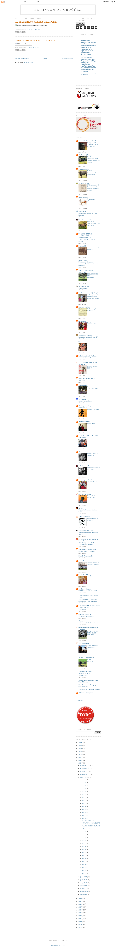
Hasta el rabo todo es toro (87, 378)
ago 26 (84, 789)
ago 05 (84, 861)
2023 (80, 751)
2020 (80, 760)
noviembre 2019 (85, 768)
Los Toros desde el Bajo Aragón (89, 293)
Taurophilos (82, 211)
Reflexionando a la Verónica (88, 356)
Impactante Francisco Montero (87, 358)
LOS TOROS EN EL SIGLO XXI (89, 606)
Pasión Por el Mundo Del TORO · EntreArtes (89, 437)
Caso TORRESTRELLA (92, 388)
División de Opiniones (85, 335)
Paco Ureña (82, 380)
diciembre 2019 (85, 765)
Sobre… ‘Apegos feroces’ (86, 401)
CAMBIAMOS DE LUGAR (87, 551)
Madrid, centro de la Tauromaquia (92, 646)
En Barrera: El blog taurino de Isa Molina (88, 540)
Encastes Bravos (84, 169)
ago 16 (84, 818)
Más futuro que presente (91, 324)
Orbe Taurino (83, 385)
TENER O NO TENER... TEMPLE (89, 591)
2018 (80, 898)
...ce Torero (90, 577)
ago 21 (84, 803)
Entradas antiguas (67, 58)
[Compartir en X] (20, 32)
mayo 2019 (83, 883)
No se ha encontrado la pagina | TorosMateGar (88, 686)
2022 (80, 754)
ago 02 (84, 870)
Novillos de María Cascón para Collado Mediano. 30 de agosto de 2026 (93, 159)
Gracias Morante (83, 288)
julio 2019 (83, 877)
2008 (80, 928)
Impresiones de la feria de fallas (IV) (88, 337)
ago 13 (84, 838)
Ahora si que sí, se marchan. (86, 616)
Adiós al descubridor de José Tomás (88, 623)
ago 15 (84, 832)
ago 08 (84, 852)
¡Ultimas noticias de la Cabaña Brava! (88, 596)
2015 (80, 907)
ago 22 (84, 800)
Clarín (81, 621)
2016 (80, 904)
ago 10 (84, 847)
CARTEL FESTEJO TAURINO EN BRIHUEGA (35, 40)
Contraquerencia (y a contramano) (85, 407)
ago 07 (84, 855)
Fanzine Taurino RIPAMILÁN (91, 497)
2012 (80, 916)
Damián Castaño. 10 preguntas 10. (92, 454)
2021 (80, 757)
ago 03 (84, 867)
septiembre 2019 (85, 774)
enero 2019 (84, 894)
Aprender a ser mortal (93, 409)
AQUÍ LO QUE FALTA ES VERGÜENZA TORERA (86, 543)
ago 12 (84, 841)
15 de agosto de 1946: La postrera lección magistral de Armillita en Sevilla (93, 187)
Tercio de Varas (84, 286)
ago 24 (84, 795)
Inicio (45, 58)
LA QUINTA (91, 423)
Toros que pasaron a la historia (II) (93, 248)
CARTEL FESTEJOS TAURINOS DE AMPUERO (36, 21)
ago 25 (84, 792)
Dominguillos (83, 246)
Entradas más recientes (22, 58)
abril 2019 (83, 886)
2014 (80, 910)
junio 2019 (83, 880)
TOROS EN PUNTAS (85, 234)
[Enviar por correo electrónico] (16, 32)
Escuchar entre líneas (85, 671)
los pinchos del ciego (85, 575)
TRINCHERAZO (92, 482)
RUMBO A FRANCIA (90, 660)
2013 (80, 913)
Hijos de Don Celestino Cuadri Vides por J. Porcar (93, 223)
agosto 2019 (84, 777)
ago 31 (84, 780)
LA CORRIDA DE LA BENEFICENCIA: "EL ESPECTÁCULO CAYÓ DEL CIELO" (87, 238)
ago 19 (84, 809)
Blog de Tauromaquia (86, 556)
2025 (80, 745)
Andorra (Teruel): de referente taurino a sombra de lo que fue (93, 296)
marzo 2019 (84, 889)
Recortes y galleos (84, 307)
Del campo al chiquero (86, 693)
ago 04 (84, 864)
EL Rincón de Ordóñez (58, 9)
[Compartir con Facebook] (22, 32)
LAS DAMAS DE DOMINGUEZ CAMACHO (92, 633)
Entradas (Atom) (28, 62)
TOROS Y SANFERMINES (87, 549)
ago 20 (84, 806)
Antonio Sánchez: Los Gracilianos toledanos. (93, 563)
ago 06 (84, 858)
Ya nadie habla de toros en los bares (93, 468)
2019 (80, 763)
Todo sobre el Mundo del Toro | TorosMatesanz (88, 681)
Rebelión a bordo (84, 466)
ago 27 (84, 786)
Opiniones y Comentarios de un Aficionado (88, 628)
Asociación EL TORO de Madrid (89, 689)
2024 (80, 748)
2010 (80, 922)
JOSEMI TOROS (84, 422)
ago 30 (84, 783)
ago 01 (84, 873)
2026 (80, 742)
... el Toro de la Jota (85, 494)
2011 (80, 919)
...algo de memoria (84, 516)
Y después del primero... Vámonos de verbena (93, 201)
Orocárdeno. (83, 452)
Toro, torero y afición (85, 220)
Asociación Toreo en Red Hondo (89, 141)
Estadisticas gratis (58, 945)
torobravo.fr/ (83, 260)
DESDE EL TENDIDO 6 (86, 657)
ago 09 (84, 849)
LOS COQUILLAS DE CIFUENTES (86, 271)
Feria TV (81, 508)
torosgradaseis (83, 197)
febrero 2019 (84, 892)
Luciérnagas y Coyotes (86, 480)
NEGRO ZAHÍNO (84, 643)
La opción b (82, 399)
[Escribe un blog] (18, 32)
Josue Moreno (83, 561)
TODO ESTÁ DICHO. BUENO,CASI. (85, 674)
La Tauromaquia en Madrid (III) (92, 309)
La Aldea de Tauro (85, 183)
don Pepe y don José (85, 589)
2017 (80, 901)
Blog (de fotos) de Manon (86, 531)
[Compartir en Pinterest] (24, 32)
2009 (80, 925)
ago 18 (84, 812)
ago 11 (84, 844)
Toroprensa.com (84, 342)
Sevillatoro (82, 321)
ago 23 (84, 798)
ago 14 (84, 835)
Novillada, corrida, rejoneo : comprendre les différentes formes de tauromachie (88, 263)
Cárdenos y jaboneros (85, 155)
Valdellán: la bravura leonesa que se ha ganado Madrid (92, 172)
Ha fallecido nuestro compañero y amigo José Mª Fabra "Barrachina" (88, 600)
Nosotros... (79, 700)
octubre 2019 (84, 771)
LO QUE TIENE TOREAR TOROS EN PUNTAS (92, 144)
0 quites (37, 29)
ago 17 (84, 815)
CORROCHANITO (85, 614)
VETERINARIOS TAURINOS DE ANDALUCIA (88, 363)
